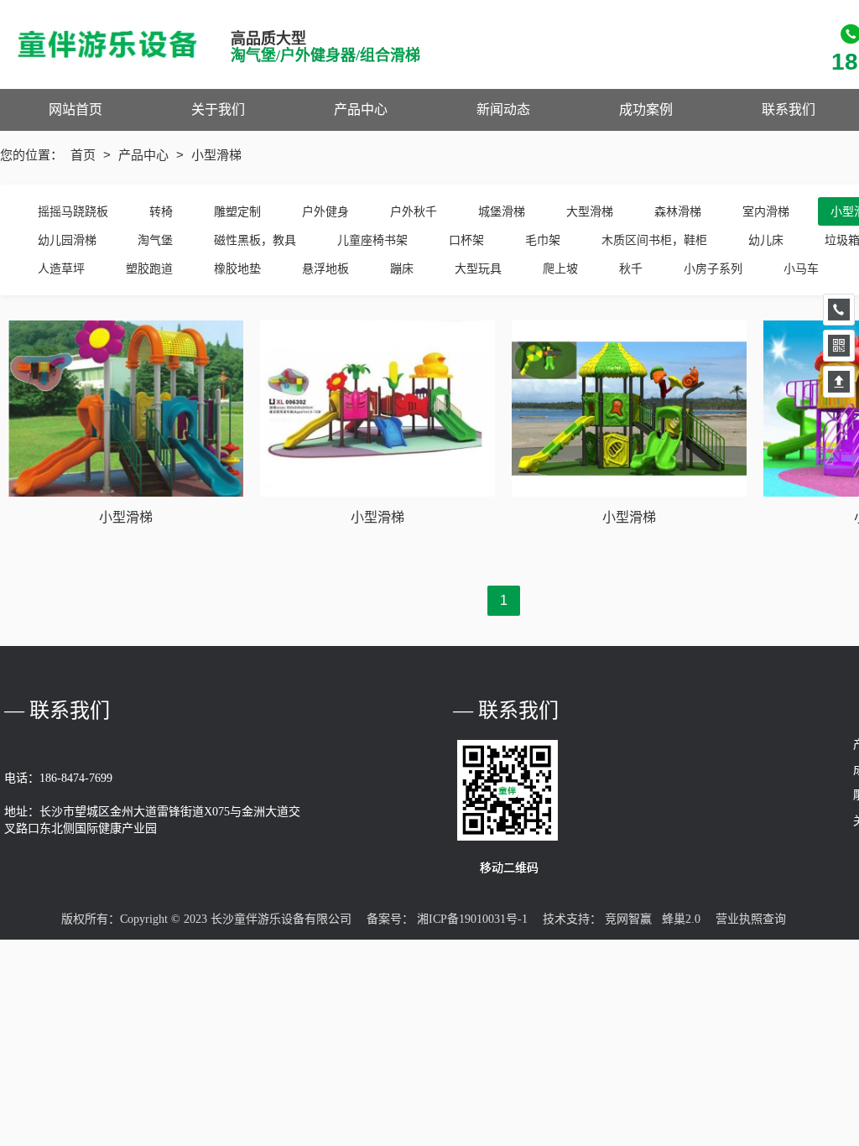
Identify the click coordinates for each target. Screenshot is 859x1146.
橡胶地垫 (237, 268)
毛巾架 (542, 240)
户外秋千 (413, 211)
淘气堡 (155, 240)
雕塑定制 (237, 211)
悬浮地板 (325, 268)
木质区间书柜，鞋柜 (654, 240)
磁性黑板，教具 (255, 240)
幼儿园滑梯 (67, 240)
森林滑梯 (677, 211)
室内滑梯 (765, 211)
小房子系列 (713, 268)
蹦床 (402, 268)
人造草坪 (61, 268)
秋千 (631, 268)
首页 (84, 155)
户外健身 (325, 211)
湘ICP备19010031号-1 (472, 919)
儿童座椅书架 (372, 240)
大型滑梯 (589, 211)
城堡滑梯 (501, 211)
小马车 (801, 268)
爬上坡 (560, 268)
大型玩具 (478, 268)
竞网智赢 (628, 919)
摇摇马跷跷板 (73, 211)
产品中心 (145, 155)
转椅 (161, 211)
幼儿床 (766, 240)
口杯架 (466, 240)
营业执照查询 (751, 919)
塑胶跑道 (149, 268)
